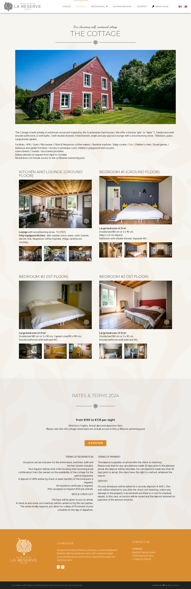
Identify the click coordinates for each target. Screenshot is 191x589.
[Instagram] (58, 567)
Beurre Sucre (173, 585)
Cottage (81, 6)
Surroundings (122, 6)
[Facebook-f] (62, 567)
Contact (142, 6)
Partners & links (75, 585)
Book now (161, 6)
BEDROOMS (98, 6)
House (67, 6)
